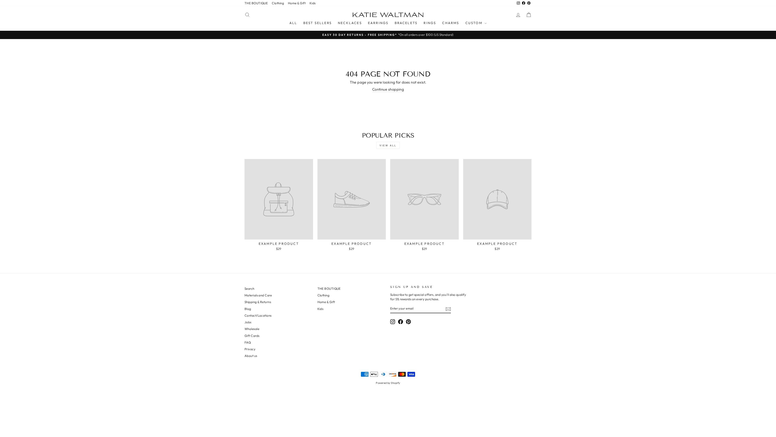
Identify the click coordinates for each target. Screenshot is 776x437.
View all (388, 145)
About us (251, 356)
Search (249, 289)
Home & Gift (297, 3)
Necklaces (350, 23)
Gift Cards (252, 336)
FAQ (248, 342)
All (293, 23)
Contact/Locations (258, 315)
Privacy (250, 349)
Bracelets (406, 23)
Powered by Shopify (388, 382)
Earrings (378, 23)
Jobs (248, 322)
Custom (474, 23)
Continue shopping (388, 89)
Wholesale (252, 329)
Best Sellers (317, 23)
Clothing (278, 3)
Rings (430, 23)
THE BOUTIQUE (256, 3)
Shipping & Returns (258, 302)
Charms (450, 23)
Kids (313, 3)
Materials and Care (258, 295)
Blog (248, 309)
